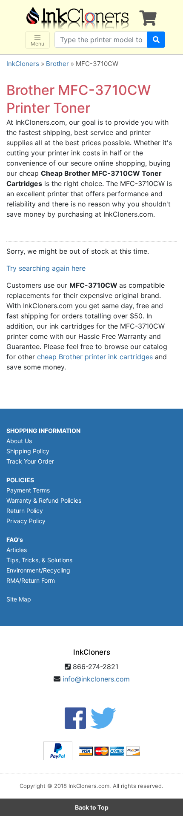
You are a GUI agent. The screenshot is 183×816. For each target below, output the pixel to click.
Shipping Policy (27, 451)
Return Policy (24, 510)
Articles (16, 549)
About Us (19, 440)
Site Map (18, 599)
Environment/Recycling (38, 570)
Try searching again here (46, 268)
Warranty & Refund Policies (43, 500)
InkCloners (22, 64)
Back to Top (92, 807)
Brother (57, 64)
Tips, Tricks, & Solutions (39, 560)
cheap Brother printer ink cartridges (95, 356)
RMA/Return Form (30, 580)
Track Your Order (30, 461)
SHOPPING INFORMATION (43, 430)
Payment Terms (28, 490)
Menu (37, 43)
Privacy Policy (26, 520)
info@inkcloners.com (96, 679)
